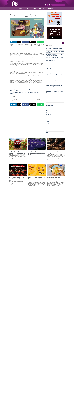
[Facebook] (45, 5)
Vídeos (44, 8)
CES (46, 103)
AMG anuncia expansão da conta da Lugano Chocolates (54, 57)
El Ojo (47, 110)
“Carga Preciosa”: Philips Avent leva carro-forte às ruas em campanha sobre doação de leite (54, 55)
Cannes (47, 101)
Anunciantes (27, 12)
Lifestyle (34, 8)
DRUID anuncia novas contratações (52, 80)
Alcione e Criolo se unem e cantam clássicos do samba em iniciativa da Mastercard (55, 69)
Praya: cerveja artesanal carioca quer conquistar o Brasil (54, 92)
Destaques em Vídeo (49, 108)
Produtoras (48, 123)
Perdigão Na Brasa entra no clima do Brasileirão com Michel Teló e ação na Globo (54, 60)
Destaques (47, 107)
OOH (27, 8)
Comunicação (21, 8)
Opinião (39, 8)
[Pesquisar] (64, 5)
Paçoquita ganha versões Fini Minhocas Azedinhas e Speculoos (54, 49)
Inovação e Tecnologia (49, 114)
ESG (30, 8)
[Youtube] (47, 5)
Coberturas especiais (50, 8)
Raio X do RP (48, 125)
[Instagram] (49, 5)
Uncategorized (48, 128)
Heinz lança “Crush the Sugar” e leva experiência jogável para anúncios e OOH (55, 52)
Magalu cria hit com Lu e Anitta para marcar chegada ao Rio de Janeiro (55, 75)
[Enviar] (63, 43)
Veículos (47, 130)
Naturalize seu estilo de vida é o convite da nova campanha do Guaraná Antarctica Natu (54, 86)
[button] (13, 42)
